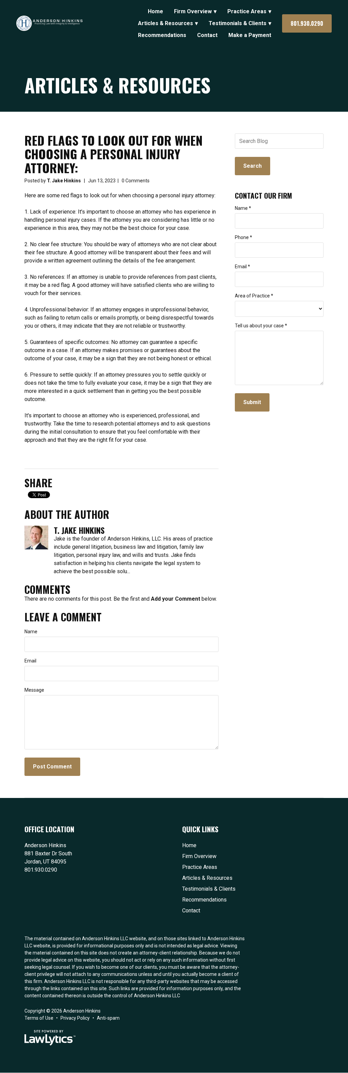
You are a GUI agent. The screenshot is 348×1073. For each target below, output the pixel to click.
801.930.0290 (307, 23)
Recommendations (162, 35)
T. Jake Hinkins (64, 180)
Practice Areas (246, 11)
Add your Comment (175, 599)
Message (34, 690)
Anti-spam (108, 1018)
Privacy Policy (75, 1018)
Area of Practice (254, 295)
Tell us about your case (261, 325)
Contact (207, 35)
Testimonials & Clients (237, 23)
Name (30, 631)
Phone (243, 237)
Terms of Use (38, 1018)
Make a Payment (249, 35)
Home (155, 11)
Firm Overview (193, 11)
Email (30, 660)
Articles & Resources (165, 23)
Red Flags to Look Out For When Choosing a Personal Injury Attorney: (113, 154)
